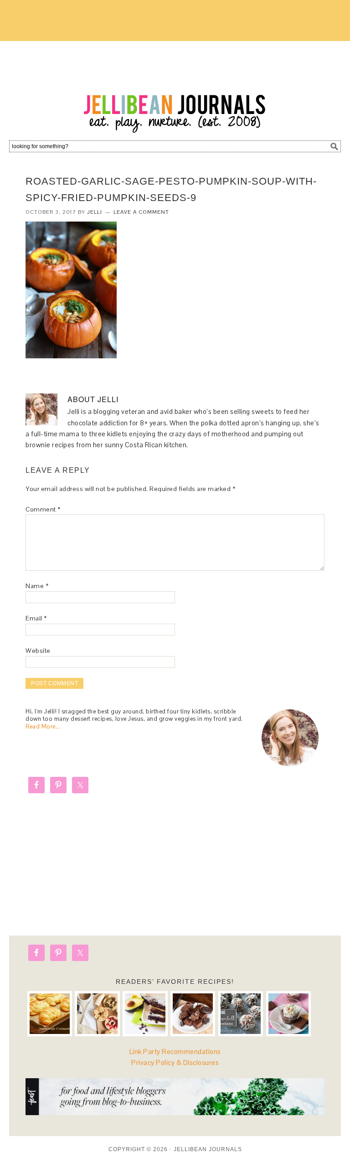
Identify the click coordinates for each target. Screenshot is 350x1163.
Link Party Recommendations (175, 1051)
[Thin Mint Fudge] (193, 1013)
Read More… (43, 726)
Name (37, 586)
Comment (43, 509)
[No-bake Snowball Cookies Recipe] (241, 1013)
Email (36, 618)
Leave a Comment (141, 212)
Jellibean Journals (175, 87)
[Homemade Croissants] (50, 1013)
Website (38, 650)
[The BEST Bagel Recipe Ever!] (97, 1013)
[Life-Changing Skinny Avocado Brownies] (145, 1013)
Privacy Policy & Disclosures (175, 1062)
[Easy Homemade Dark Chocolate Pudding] (288, 1013)
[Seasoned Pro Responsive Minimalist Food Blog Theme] (175, 1112)
